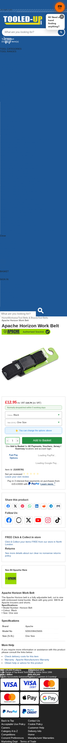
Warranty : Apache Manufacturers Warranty (27, 659)
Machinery (5, 98)
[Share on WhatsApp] (29, 506)
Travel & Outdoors (9, 126)
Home (2, 1)
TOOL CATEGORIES (10, 46)
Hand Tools (6, 87)
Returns (3, 4)
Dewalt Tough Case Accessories (16, 220)
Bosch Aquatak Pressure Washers (17, 152)
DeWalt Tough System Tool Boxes (17, 222)
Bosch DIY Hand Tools (11, 160)
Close (3, 235)
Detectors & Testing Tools (13, 72)
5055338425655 (33, 631)
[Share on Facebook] (8, 506)
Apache (29, 626)
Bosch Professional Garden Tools (17, 186)
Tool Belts (43, 317)
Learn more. (47, 484)
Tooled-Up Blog (8, 300)
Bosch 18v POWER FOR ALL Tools (18, 147)
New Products (7, 292)
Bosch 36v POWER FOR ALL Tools (18, 150)
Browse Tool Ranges (10, 287)
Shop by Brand (7, 289)
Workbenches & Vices (11, 132)
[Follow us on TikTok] (58, 520)
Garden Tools (7, 85)
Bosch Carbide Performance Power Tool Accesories (26, 158)
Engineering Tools (9, 77)
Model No (7, 631)
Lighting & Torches (9, 95)
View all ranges (8, 241)
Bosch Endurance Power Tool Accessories (21, 165)
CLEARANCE (7, 251)
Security (4, 119)
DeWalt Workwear (9, 228)
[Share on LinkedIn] (37, 506)
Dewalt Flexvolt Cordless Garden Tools (20, 212)
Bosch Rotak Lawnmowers (13, 196)
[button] (57, 678)
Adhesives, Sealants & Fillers (15, 54)
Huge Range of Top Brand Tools (14, 716)
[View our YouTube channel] (38, 520)
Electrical (4, 74)
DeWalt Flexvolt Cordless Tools (16, 215)
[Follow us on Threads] (19, 520)
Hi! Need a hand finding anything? (54, 22)
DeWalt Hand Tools (10, 217)
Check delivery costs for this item (22, 656)
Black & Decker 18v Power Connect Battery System (26, 139)
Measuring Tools (8, 103)
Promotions (6, 295)
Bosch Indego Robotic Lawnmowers (18, 168)
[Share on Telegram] (51, 506)
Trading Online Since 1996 (40, 716)
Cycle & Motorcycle (10, 67)
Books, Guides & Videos (12, 61)
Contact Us (6, 302)
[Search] (61, 32)
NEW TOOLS (7, 246)
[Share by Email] (58, 506)
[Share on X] (15, 506)
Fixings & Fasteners (10, 82)
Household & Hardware (12, 90)
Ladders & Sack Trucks (12, 93)
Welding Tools (7, 129)
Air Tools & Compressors (12, 56)
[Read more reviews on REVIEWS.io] (57, 709)
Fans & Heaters (8, 80)
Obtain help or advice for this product (24, 663)
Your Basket (8, 39)
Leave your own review (17, 476)
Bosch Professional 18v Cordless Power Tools (23, 183)
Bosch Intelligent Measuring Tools (17, 170)
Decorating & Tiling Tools (12, 69)
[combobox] (30, 32)
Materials (4, 100)
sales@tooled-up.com (8, 11)
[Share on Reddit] (44, 506)
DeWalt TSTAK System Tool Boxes (17, 225)
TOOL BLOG (6, 256)
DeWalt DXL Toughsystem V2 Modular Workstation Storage (30, 209)
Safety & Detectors (9, 116)
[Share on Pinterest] (22, 506)
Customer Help (8, 305)
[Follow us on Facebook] (9, 520)
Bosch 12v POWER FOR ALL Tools (18, 145)
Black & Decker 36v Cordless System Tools (22, 142)
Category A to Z (8, 238)
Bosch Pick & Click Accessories (16, 176)
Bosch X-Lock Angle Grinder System (18, 199)
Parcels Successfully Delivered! (14, 720)
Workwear (5, 134)
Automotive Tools (9, 59)
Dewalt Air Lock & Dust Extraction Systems (22, 204)
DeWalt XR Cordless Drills (13, 233)
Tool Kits (4, 124)
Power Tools (6, 113)
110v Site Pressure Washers (14, 137)
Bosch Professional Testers (14, 194)
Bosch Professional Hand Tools (16, 189)
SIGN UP (4, 254)
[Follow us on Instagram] (48, 520)
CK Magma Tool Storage (12, 202)
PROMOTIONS (8, 248)
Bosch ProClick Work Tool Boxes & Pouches (22, 178)
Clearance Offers (9, 297)
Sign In (3, 8)
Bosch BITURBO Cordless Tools (16, 155)
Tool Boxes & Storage (11, 121)
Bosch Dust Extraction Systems (16, 163)
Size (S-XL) (8, 636)
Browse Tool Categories (12, 284)
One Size (30, 636)
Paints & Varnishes (9, 106)
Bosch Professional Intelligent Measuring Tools (24, 191)
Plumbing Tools (8, 108)
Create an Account (7, 6)
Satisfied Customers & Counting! (42, 720)
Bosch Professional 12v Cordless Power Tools (23, 181)
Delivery (3, 3)
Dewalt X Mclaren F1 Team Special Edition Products (27, 230)
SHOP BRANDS (8, 243)
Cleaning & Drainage (10, 64)
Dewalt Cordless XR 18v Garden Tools (20, 207)
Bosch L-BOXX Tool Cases (13, 173)
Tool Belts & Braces (28, 317)
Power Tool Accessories (12, 111)
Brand (5, 626)
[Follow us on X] (28, 520)
